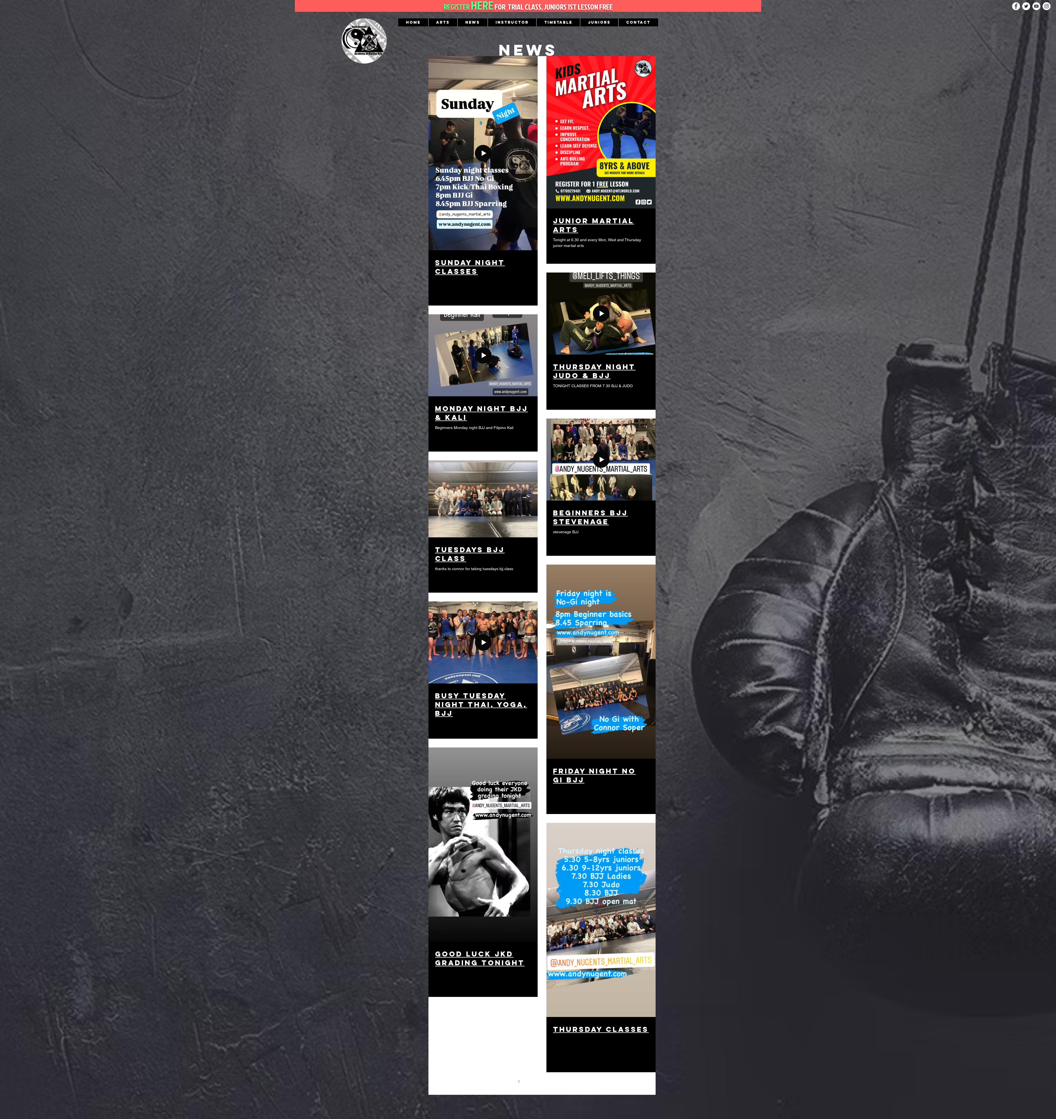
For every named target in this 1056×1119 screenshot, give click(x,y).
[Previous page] (507, 1082)
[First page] (496, 1082)
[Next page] (577, 1082)
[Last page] (588, 1082)
